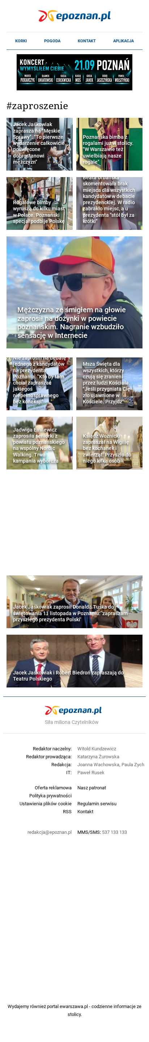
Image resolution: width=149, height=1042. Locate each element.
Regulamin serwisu (96, 803)
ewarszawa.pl (74, 1006)
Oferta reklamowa (53, 787)
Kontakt (87, 41)
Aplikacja (123, 41)
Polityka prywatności (50, 795)
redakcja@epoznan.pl (49, 832)
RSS (67, 811)
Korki (21, 41)
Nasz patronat (91, 787)
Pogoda (52, 41)
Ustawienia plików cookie (46, 803)
